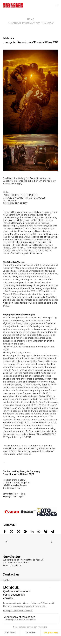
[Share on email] (52, 531)
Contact (7, 580)
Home (30, 19)
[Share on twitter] (11, 531)
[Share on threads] (18, 531)
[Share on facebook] (4, 531)
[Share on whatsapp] (39, 531)
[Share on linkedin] (32, 531)
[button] (56, 5)
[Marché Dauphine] (13, 5)
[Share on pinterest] (25, 531)
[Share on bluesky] (45, 531)
